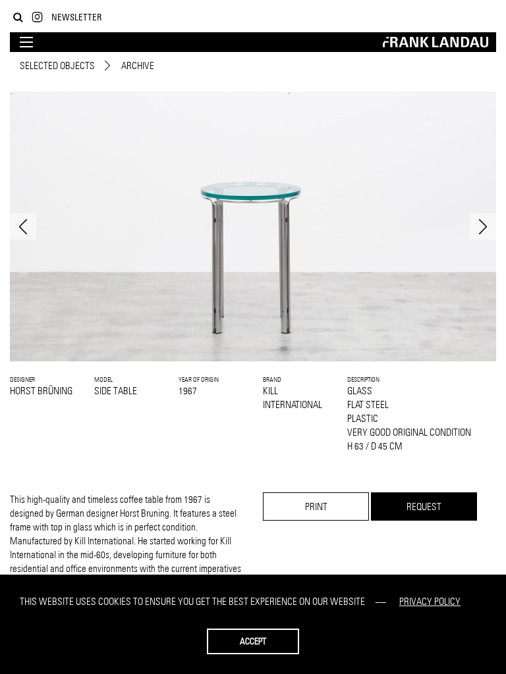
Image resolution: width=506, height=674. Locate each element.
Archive (137, 65)
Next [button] (483, 226)
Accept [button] (253, 641)
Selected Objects (57, 65)
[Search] (18, 17)
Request (424, 506)
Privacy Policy (430, 601)
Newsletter (76, 16)
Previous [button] (23, 226)
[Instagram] (37, 17)
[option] (253, 226)
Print (316, 506)
